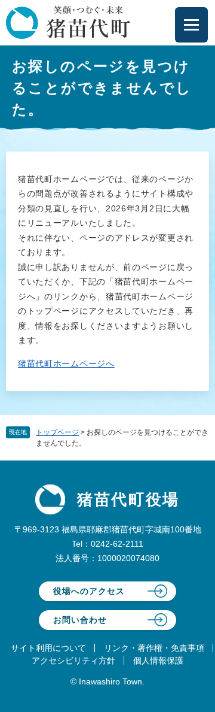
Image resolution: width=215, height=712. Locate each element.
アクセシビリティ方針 (73, 660)
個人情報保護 (158, 660)
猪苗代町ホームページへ (66, 363)
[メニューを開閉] (191, 25)
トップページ (57, 432)
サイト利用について (48, 648)
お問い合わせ (80, 620)
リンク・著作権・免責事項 (154, 648)
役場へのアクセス (89, 591)
